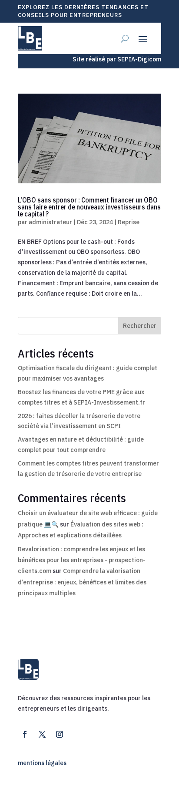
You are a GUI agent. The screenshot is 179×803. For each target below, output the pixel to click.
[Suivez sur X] (42, 734)
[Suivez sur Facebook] (25, 734)
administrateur (50, 222)
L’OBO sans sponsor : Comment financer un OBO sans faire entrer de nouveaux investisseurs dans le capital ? (89, 207)
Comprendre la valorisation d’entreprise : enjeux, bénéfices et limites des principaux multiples (82, 582)
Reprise (128, 222)
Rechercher (139, 326)
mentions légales (42, 763)
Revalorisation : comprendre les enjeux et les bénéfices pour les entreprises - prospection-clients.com (82, 560)
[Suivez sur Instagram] (59, 734)
